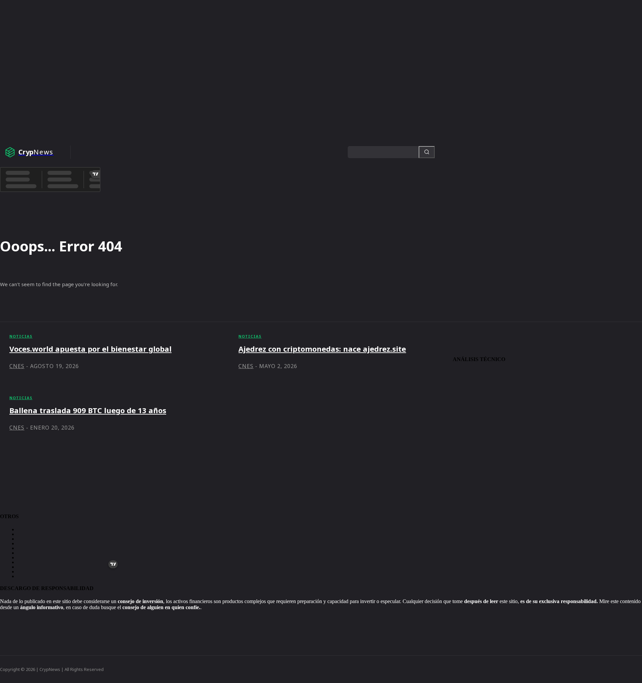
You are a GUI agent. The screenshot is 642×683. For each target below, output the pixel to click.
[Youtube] (55, 622)
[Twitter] (29, 622)
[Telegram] (4, 622)
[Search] (427, 152)
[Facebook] (42, 622)
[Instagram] (17, 622)
